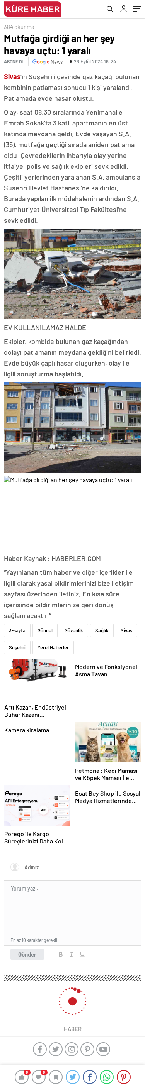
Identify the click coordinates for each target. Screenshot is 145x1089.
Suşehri (17, 647)
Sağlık (102, 630)
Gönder (27, 954)
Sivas (126, 630)
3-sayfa (17, 630)
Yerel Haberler (53, 647)
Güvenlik (74, 630)
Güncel (45, 630)
